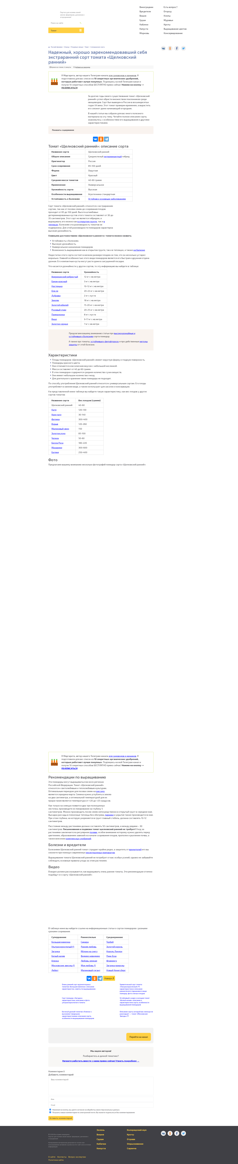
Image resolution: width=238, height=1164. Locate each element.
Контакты (61, 1157)
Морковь (144, 33)
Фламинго (111, 960)
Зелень (101, 1130)
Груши (142, 20)
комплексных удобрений (78, 838)
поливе (93, 832)
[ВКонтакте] (95, 139)
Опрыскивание (135, 1143)
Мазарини (56, 447)
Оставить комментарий (61, 1118)
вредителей (135, 849)
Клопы (167, 15)
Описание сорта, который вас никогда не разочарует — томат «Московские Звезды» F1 (136, 1014)
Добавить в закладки (82, 67)
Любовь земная (89, 960)
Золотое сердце (59, 324)
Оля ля (54, 291)
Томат (54, 30)
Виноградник (146, 7)
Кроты (167, 24)
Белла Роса (57, 443)
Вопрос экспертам (77, 1157)
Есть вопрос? (171, 7)
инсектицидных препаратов (100, 852)
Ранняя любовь (88, 946)
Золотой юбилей (59, 305)
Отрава (131, 1139)
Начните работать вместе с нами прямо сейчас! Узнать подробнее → (100, 1060)
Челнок (55, 438)
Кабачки (143, 24)
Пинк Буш (111, 956)
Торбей (110, 942)
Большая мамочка (60, 942)
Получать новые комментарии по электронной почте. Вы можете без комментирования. (93, 1112)
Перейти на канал (138, 1036)
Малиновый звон (60, 428)
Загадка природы (115, 965)
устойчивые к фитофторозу (105, 341)
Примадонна (58, 314)
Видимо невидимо (90, 956)
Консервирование (173, 33)
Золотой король (114, 946)
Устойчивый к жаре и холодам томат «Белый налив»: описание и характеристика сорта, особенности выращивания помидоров (135, 1001)
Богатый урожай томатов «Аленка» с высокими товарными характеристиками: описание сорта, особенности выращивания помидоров (78, 1015)
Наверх (108, 978)
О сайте (51, 1157)
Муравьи (168, 20)
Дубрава (55, 295)
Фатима (55, 419)
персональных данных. (110, 1110)
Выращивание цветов (175, 28)
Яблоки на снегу (89, 951)
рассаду (100, 791)
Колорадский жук (137, 1130)
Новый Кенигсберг (116, 970)
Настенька (56, 286)
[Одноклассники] (100, 139)
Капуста (143, 28)
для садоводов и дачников (122, 75)
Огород (167, 11)
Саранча (131, 1148)
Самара (85, 942)
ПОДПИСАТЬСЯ (69, 87)
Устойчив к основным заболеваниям (107, 198)
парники (109, 814)
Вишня (142, 15)
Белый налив (58, 956)
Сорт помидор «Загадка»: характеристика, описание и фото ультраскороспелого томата (76, 1000)
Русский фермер (56, 47)
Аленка (55, 960)
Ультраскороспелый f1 (62, 946)
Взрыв (54, 424)
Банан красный (59, 281)
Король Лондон (114, 951)
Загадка (55, 951)
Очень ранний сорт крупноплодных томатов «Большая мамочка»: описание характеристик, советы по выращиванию (79, 986)
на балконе (139, 250)
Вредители (145, 11)
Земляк (55, 300)
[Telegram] (106, 139)
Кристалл (56, 414)
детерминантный (113, 156)
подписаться (111, 1112)
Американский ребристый (64, 276)
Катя (53, 409)
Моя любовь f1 (88, 965)
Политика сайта (55, 1160)
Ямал (54, 319)
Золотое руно (58, 433)
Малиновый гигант (90, 970)
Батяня (55, 452)
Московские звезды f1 (63, 965)
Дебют (54, 970)
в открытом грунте (87, 221)
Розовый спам (58, 309)
